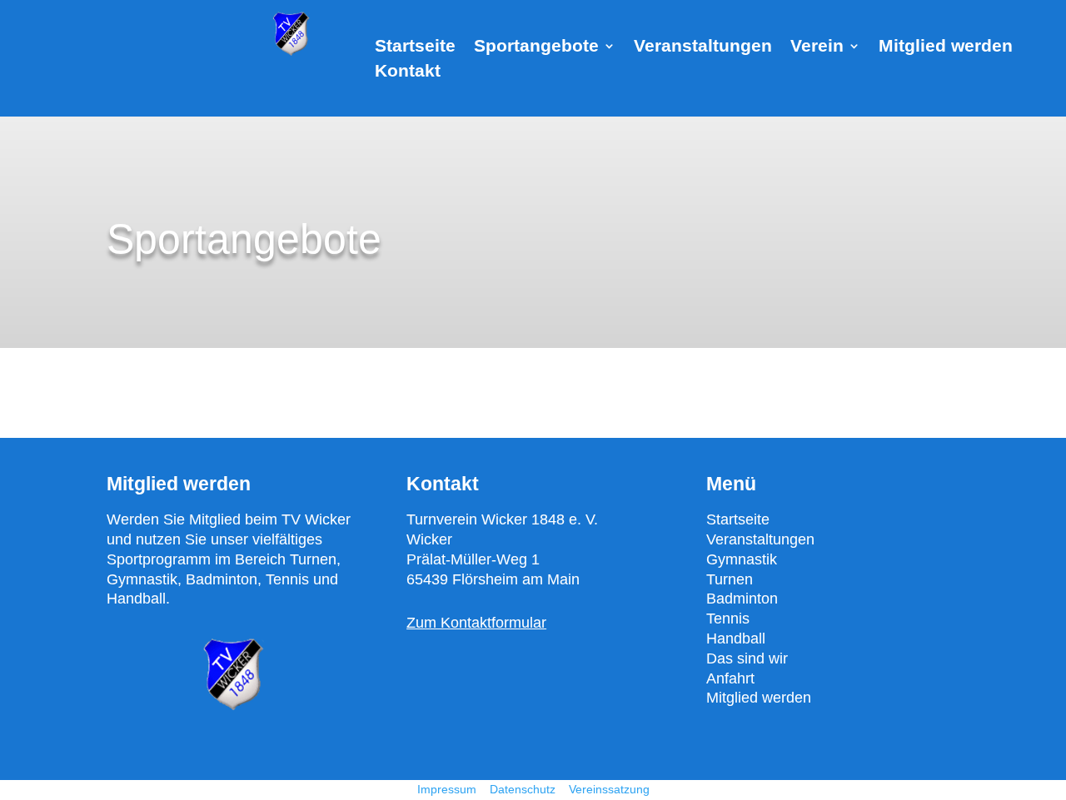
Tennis (728, 618)
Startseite (415, 47)
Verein (817, 47)
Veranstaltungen (703, 47)
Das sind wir (747, 658)
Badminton (742, 598)
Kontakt (408, 72)
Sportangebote (536, 47)
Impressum (446, 789)
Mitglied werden (946, 47)
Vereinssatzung (609, 789)
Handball (735, 638)
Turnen (729, 579)
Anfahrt (730, 678)
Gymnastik (741, 559)
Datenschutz (524, 789)
